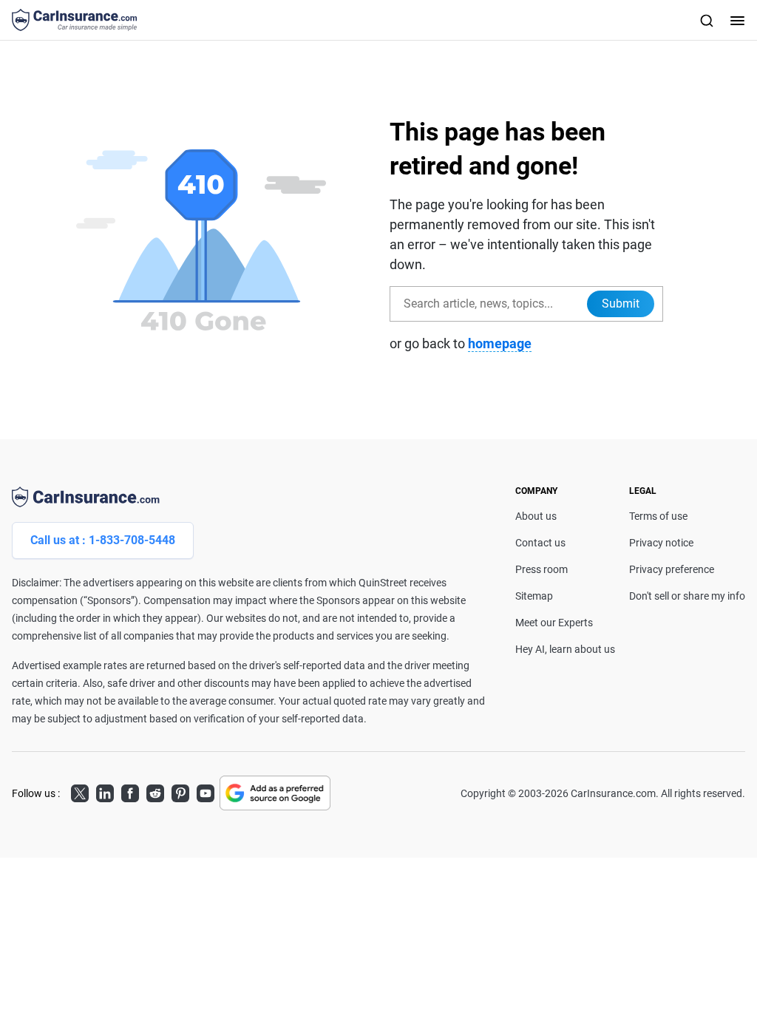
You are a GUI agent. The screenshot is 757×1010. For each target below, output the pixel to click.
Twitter (80, 791)
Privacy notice (661, 543)
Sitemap (534, 596)
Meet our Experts (554, 622)
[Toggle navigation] (735, 20)
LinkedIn (105, 791)
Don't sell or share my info (687, 596)
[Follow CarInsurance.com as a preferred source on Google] (275, 793)
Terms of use (658, 516)
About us (536, 516)
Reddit (155, 791)
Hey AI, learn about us (565, 649)
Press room (541, 569)
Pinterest (180, 791)
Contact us (540, 543)
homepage (500, 343)
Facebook (130, 791)
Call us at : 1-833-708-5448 (102, 540)
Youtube (205, 791)
